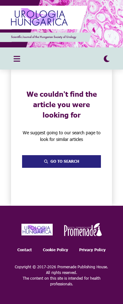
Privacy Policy (92, 249)
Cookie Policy (55, 249)
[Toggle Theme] (106, 58)
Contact (24, 249)
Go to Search (64, 161)
